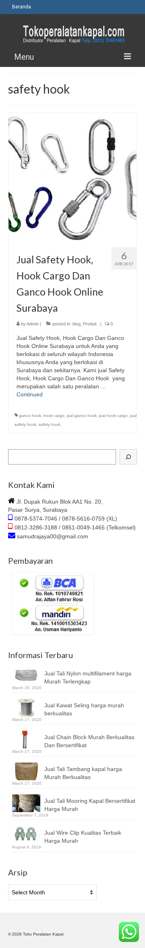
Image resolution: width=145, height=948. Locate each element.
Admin (33, 323)
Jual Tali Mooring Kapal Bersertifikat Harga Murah (89, 805)
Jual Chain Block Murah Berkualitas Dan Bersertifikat (89, 741)
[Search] (128, 457)
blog (76, 323)
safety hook (49, 424)
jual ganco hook (82, 415)
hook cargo (54, 415)
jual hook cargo (113, 415)
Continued (30, 394)
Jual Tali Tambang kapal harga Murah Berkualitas (83, 773)
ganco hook (30, 415)
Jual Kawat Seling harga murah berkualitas (84, 709)
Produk (90, 323)
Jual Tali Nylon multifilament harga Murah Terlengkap (87, 677)
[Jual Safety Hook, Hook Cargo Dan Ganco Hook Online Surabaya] (72, 176)
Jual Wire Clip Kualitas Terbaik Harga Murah (82, 836)
